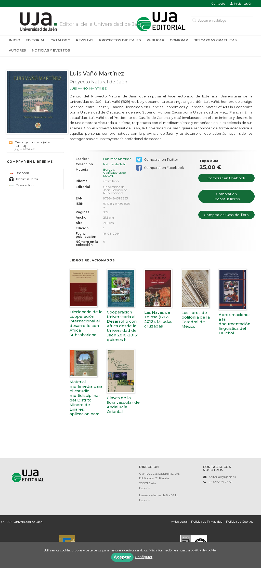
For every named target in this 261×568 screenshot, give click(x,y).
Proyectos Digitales (120, 40)
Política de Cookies (239, 521)
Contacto (218, 3)
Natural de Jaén (114, 164)
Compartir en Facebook (163, 168)
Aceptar (122, 557)
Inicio (14, 40)
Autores (17, 50)
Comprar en (226, 178)
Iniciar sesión (243, 3)
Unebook (22, 173)
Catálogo (60, 40)
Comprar (179, 40)
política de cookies (204, 550)
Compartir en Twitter (160, 159)
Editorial (35, 40)
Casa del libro (25, 185)
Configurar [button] (143, 557)
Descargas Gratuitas (215, 40)
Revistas (85, 40)
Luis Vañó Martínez (88, 88)
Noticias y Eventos (51, 50)
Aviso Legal (179, 521)
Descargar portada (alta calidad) (32, 145)
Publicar (155, 40)
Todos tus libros (26, 179)
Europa (108, 169)
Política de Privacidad (207, 521)
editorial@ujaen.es (222, 477)
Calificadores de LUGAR (114, 174)
